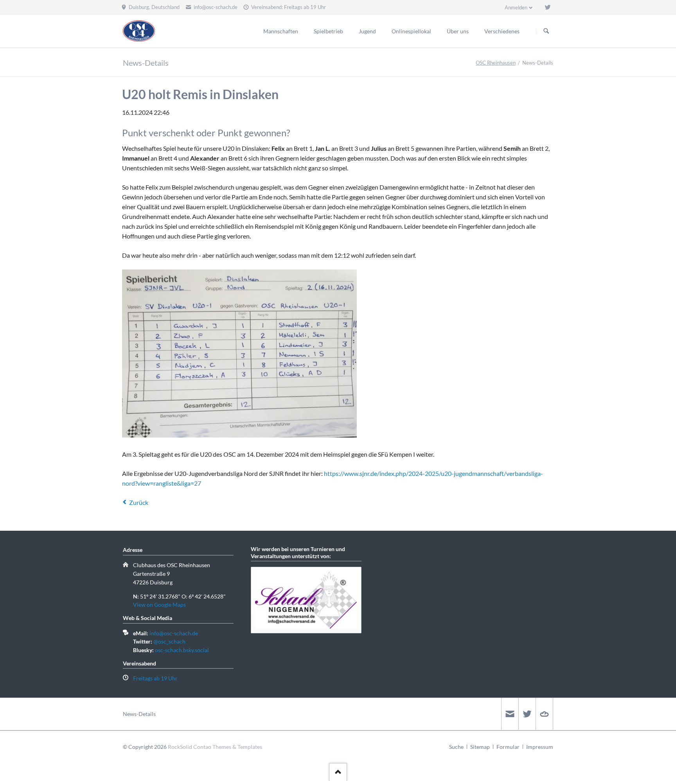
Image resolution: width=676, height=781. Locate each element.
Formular (508, 746)
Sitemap (480, 746)
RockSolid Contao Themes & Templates (215, 746)
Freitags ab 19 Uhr (155, 678)
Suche (456, 746)
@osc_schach (169, 641)
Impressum (539, 746)
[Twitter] (548, 7)
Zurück (138, 502)
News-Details (139, 713)
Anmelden (516, 7)
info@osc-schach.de (173, 633)
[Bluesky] (544, 714)
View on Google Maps (159, 604)
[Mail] (509, 714)
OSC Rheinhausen (496, 63)
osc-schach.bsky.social (182, 650)
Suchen (546, 31)
